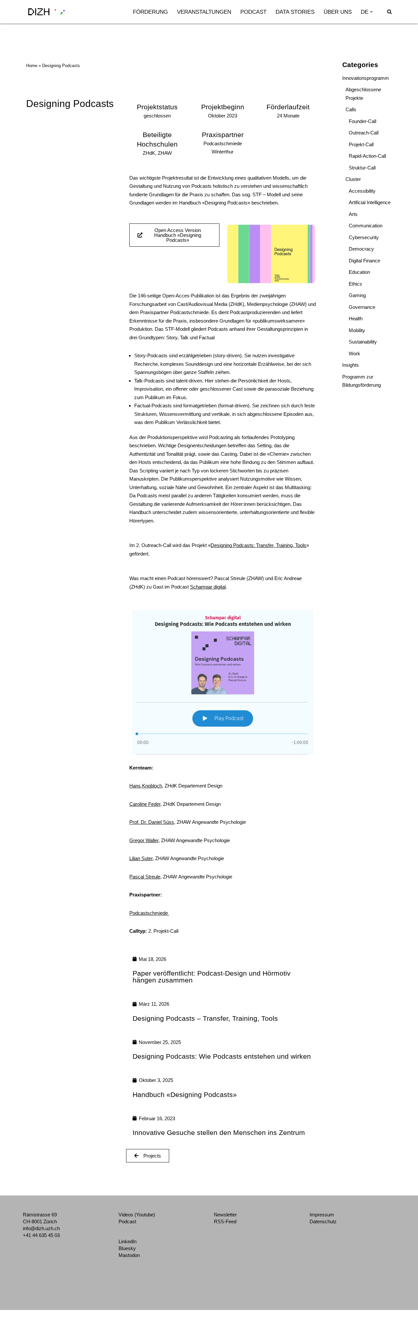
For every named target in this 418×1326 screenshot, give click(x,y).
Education (359, 272)
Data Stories (295, 12)
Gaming (357, 295)
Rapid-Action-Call (367, 156)
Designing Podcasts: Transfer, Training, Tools (258, 545)
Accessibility (362, 191)
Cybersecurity (364, 237)
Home (31, 65)
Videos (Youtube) (137, 1214)
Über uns (338, 12)
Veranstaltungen (204, 12)
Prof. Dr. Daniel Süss (151, 822)
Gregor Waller (143, 840)
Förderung (150, 12)
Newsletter (225, 1214)
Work (354, 353)
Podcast (253, 12)
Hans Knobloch (145, 785)
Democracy (361, 249)
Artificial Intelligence (370, 202)
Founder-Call (362, 121)
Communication (365, 225)
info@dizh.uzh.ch (41, 1228)
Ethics (355, 284)
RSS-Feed (225, 1221)
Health (355, 318)
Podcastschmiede (149, 913)
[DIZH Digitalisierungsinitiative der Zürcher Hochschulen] (46, 12)
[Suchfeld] (389, 11)
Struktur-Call (362, 167)
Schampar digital (208, 587)
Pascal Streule (144, 876)
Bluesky (127, 1248)
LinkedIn (128, 1241)
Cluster (353, 179)
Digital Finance (364, 260)
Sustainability (363, 342)
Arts (353, 214)
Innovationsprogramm (365, 78)
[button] (371, 11)
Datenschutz (323, 1221)
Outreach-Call (363, 132)
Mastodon (129, 1255)
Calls (351, 109)
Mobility (357, 330)
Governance (362, 307)
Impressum (322, 1214)
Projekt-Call (361, 144)
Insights (350, 365)
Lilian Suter (141, 858)
